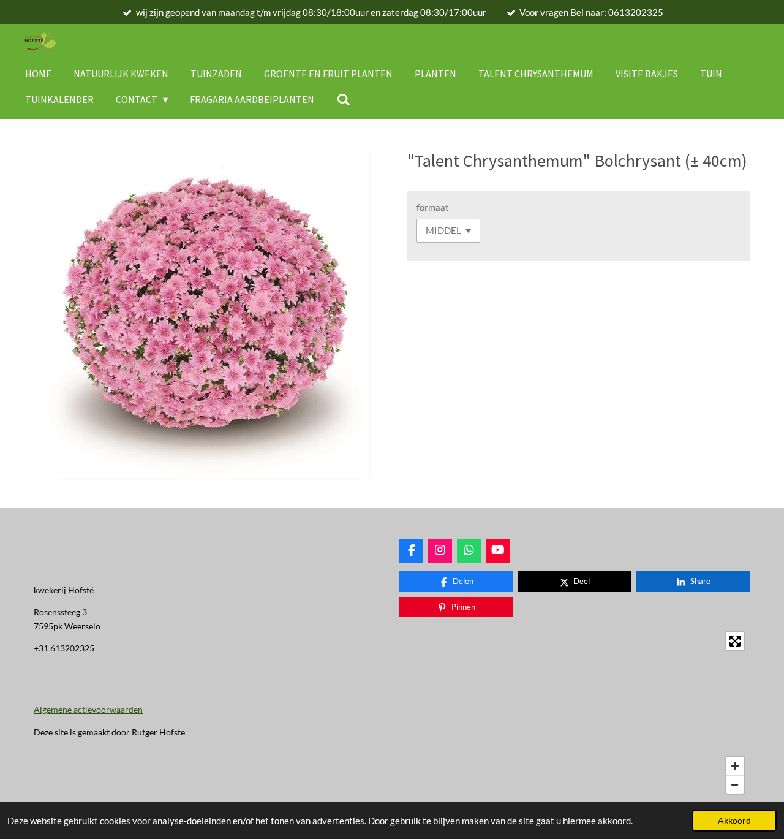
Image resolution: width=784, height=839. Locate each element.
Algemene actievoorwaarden (88, 709)
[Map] (574, 713)
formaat (433, 207)
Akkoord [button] (734, 821)
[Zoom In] (735, 766)
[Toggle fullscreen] (735, 641)
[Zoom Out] (735, 784)
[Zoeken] (343, 99)
